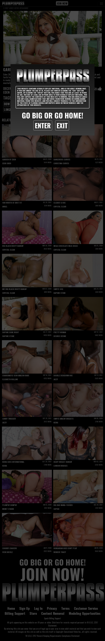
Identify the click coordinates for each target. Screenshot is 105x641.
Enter (43, 125)
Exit (62, 125)
